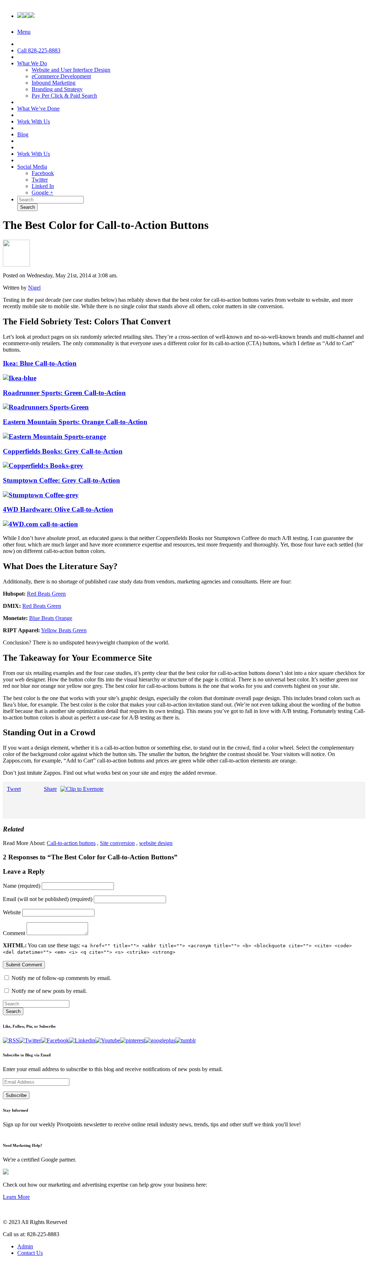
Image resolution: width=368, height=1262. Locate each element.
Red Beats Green (46, 594)
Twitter (40, 180)
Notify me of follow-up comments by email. (61, 978)
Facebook (43, 173)
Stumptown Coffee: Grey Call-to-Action (61, 480)
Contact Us (30, 1253)
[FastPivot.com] (25, 14)
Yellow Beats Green (64, 630)
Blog (22, 134)
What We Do (32, 63)
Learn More (16, 1197)
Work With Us (33, 121)
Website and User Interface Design (71, 70)
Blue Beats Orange (50, 618)
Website (12, 912)
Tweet (14, 789)
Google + (42, 192)
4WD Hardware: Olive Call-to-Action (58, 509)
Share (50, 789)
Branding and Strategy (57, 89)
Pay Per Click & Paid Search (64, 96)
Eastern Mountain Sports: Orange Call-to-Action (75, 422)
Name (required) (21, 886)
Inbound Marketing (53, 83)
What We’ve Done (38, 108)
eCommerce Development (61, 76)
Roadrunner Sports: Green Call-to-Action (64, 393)
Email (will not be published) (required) (47, 899)
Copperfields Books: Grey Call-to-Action (63, 451)
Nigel (34, 288)
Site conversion (117, 843)
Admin (25, 1246)
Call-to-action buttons (71, 843)
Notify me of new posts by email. (49, 991)
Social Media (32, 167)
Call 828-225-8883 (38, 50)
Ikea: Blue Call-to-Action (40, 363)
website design (155, 843)
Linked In (43, 186)
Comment (14, 933)
